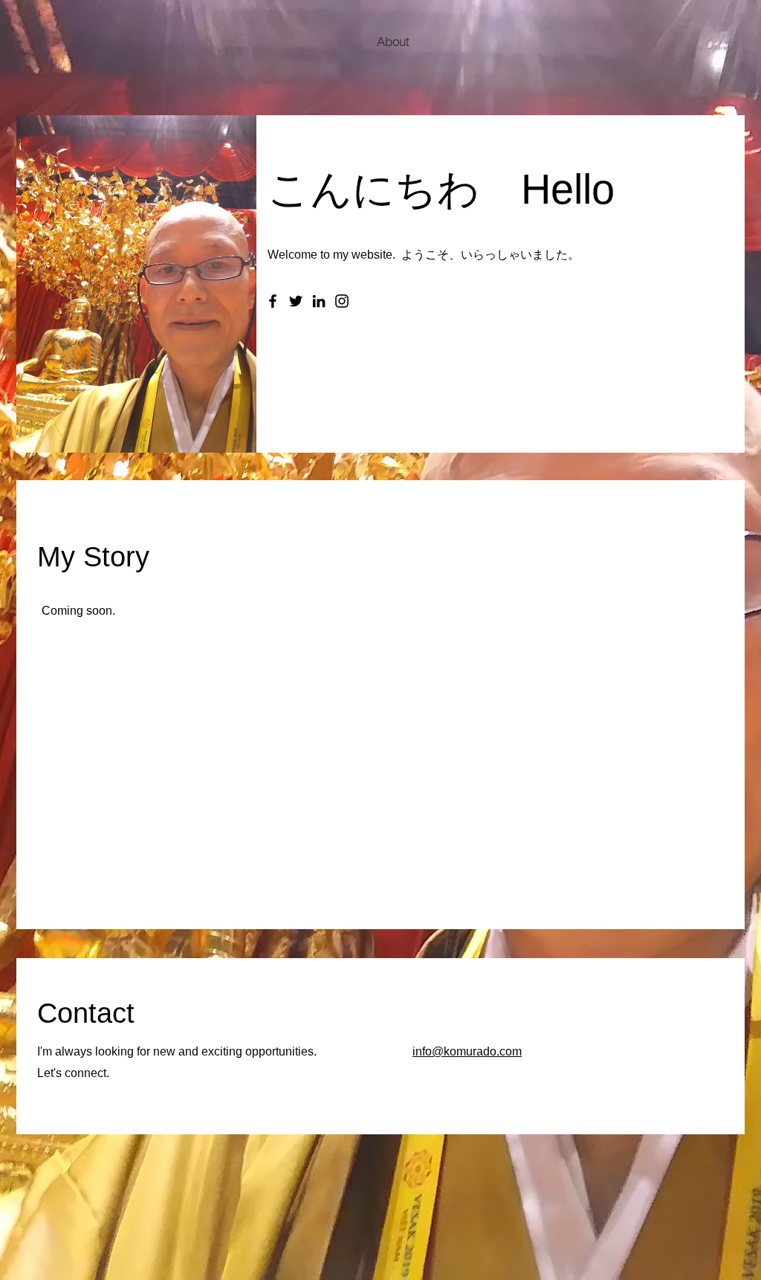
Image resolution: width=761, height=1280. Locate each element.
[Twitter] (296, 301)
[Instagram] (342, 301)
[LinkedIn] (319, 301)
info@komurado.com (467, 1051)
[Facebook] (273, 301)
